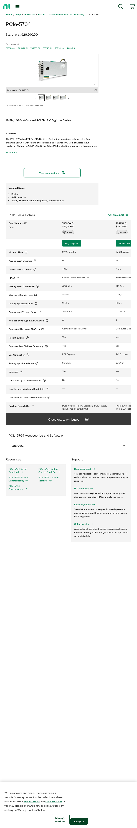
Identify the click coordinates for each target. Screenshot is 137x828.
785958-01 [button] (35, 48)
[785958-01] (55, 98)
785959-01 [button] (23, 48)
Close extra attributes (63, 419)
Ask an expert (116, 214)
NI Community (81, 488)
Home (9, 14)
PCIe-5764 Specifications (16, 487)
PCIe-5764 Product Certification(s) (19, 479)
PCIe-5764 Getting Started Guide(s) (48, 470)
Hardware (29, 14)
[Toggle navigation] (21, 7)
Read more (11, 152)
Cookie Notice (53, 801)
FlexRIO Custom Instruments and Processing (61, 14)
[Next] (68, 98)
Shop (18, 14)
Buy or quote (71, 243)
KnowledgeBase (82, 504)
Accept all (79, 821)
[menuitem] (120, 7)
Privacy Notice (32, 801)
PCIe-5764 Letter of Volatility (49, 479)
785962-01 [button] (59, 48)
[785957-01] (63, 98)
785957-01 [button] (47, 48)
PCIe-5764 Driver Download (18, 470)
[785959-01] (48, 98)
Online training (81, 524)
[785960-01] (41, 98)
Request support (82, 468)
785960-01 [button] (10, 48)
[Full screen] (95, 83)
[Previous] (35, 98)
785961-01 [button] (71, 48)
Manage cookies (60, 819)
